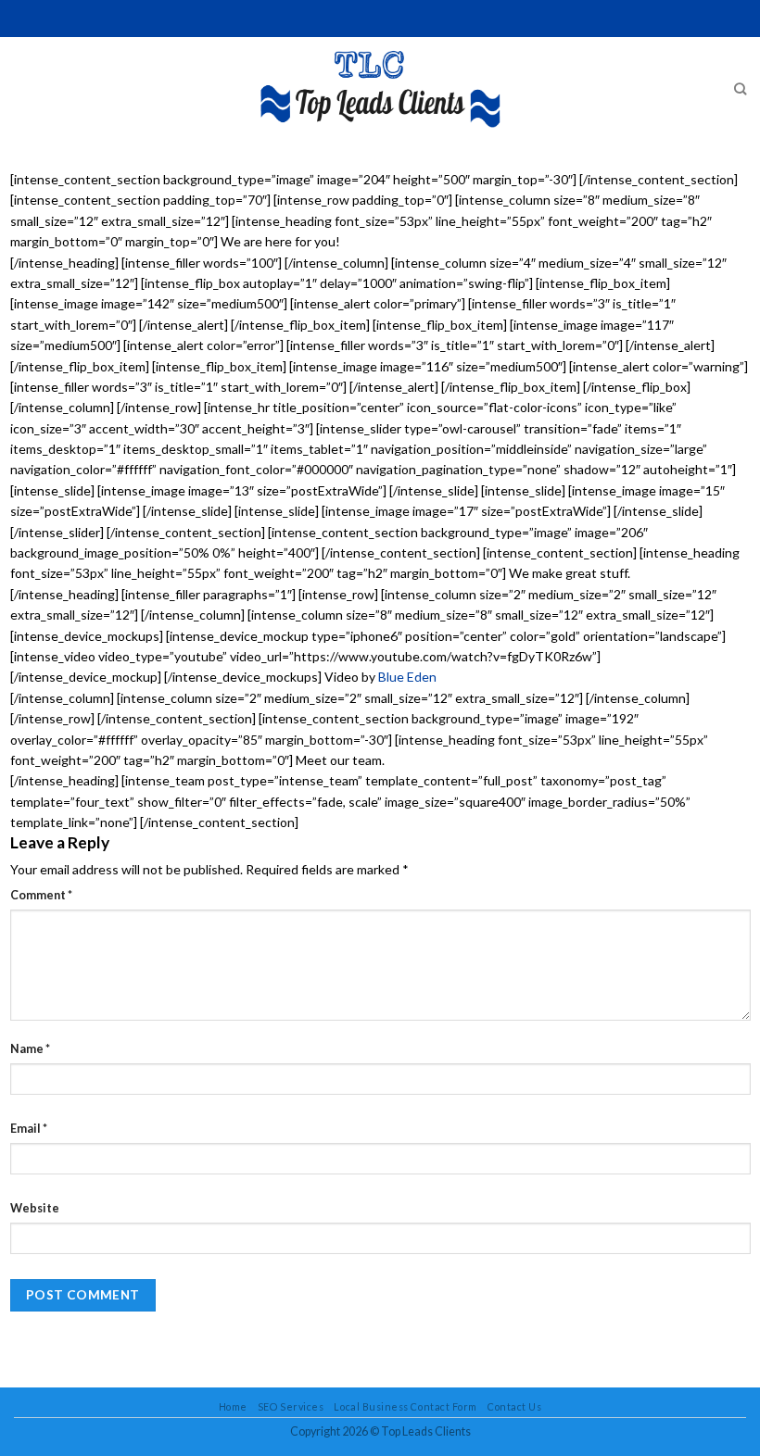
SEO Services (290, 1406)
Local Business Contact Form (405, 1406)
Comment (41, 895)
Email (28, 1129)
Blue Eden (407, 676)
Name (30, 1049)
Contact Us (514, 1406)
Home (233, 1406)
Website (34, 1208)
